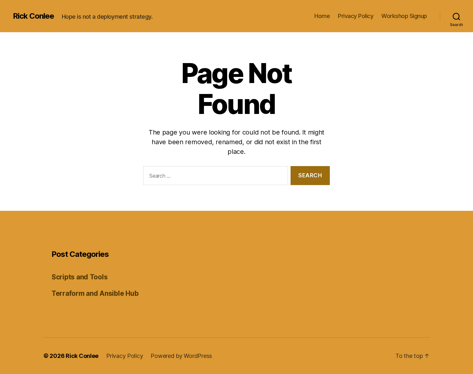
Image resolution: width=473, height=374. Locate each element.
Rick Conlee (33, 16)
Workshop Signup (404, 16)
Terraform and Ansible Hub (94, 293)
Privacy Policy (355, 16)
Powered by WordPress (181, 355)
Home (322, 16)
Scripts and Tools (79, 277)
